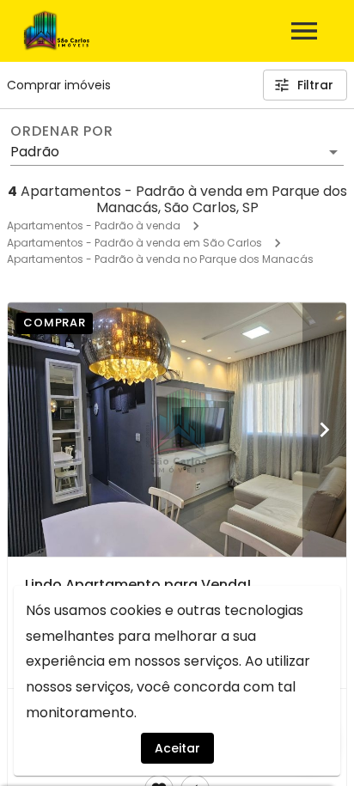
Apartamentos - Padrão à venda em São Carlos (134, 242)
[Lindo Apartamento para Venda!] (177, 429)
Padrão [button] (34, 151)
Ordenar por (61, 131)
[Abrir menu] (304, 30)
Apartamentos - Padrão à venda (93, 225)
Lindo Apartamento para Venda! (138, 584)
